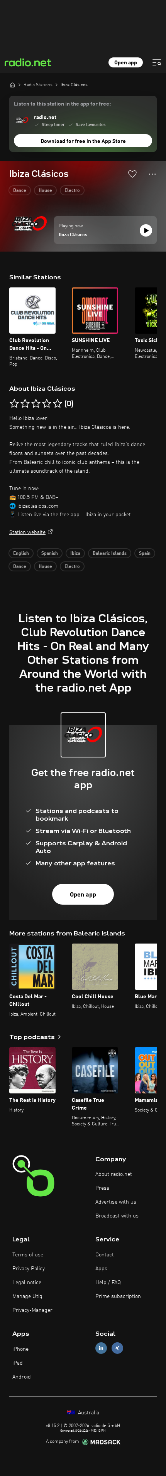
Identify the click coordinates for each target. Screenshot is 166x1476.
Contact (104, 1255)
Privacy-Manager (32, 1310)
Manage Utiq (27, 1296)
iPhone (20, 1349)
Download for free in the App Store (83, 141)
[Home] (12, 85)
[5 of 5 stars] (57, 403)
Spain (145, 553)
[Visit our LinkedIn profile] (101, 1348)
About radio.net (113, 1174)
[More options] (152, 174)
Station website (27, 532)
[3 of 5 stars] (35, 403)
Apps (101, 1268)
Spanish (49, 553)
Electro (72, 190)
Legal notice (26, 1282)
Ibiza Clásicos (73, 235)
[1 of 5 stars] (14, 403)
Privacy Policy (28, 1268)
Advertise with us (115, 1202)
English (21, 553)
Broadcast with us (117, 1216)
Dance (19, 190)
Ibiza (75, 553)
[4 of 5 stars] (46, 403)
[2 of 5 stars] (25, 403)
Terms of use (27, 1255)
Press (102, 1188)
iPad (17, 1363)
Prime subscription (118, 1296)
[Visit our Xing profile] (117, 1348)
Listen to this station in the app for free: (62, 104)
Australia (87, 1413)
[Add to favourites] (132, 174)
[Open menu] (156, 62)
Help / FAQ (108, 1282)
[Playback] (146, 230)
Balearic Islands (110, 553)
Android (21, 1377)
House (45, 190)
